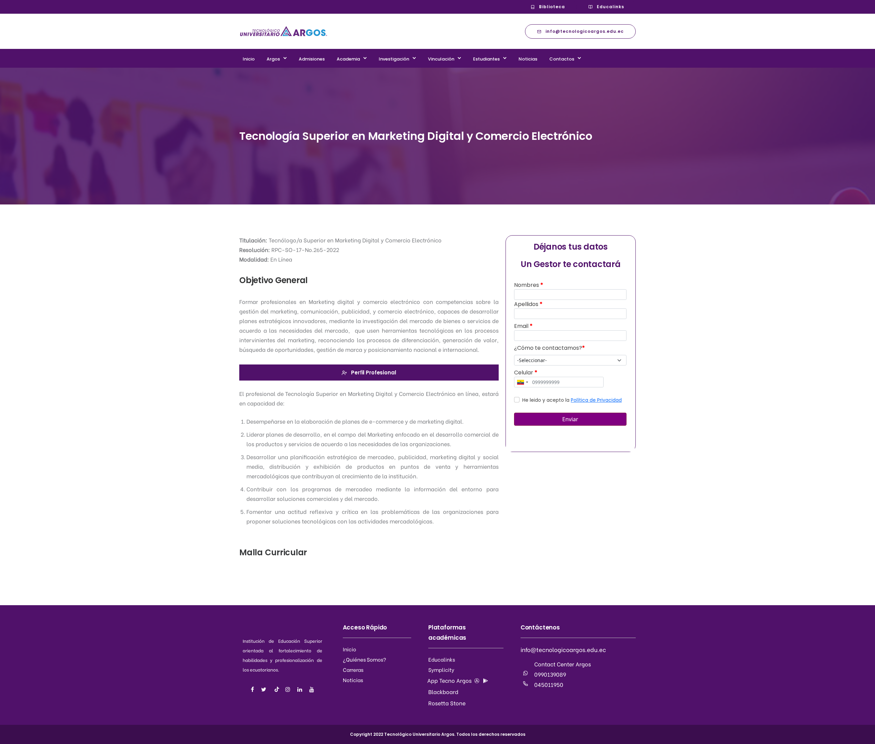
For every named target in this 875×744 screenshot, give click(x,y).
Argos (273, 59)
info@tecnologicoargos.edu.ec (585, 31)
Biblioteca (552, 7)
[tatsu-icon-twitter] (264, 689)
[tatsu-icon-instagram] (288, 689)
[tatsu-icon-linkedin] (300, 689)
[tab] (369, 372)
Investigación (394, 59)
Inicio (249, 59)
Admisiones (312, 59)
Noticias (528, 59)
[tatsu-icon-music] (276, 689)
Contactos (561, 59)
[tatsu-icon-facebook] (253, 689)
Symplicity (441, 669)
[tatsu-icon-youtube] (311, 689)
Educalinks (610, 7)
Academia (348, 59)
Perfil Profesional (373, 372)
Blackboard (443, 691)
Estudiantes (486, 59)
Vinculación (441, 59)
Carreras (353, 669)
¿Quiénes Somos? (364, 659)
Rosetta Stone (447, 703)
